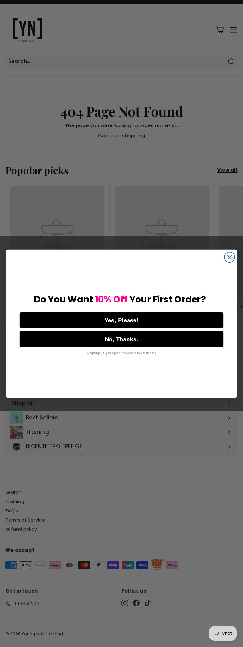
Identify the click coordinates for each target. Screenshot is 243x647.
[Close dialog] (229, 257)
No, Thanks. (121, 338)
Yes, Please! (121, 319)
